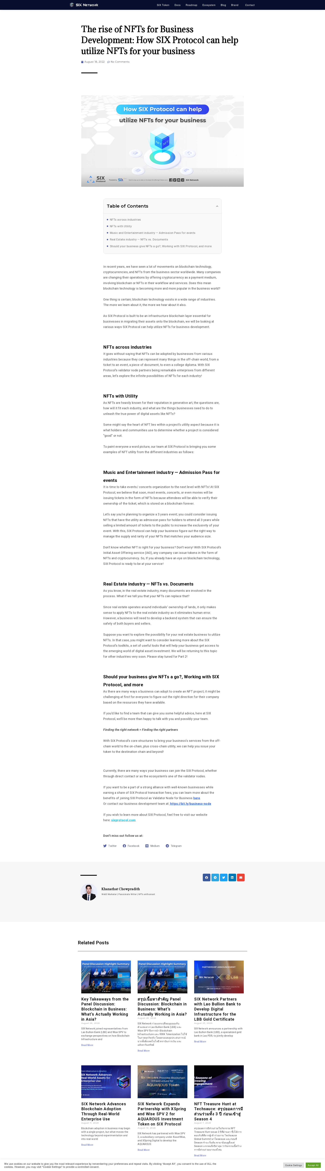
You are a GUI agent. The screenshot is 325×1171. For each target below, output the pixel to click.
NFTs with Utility (121, 226)
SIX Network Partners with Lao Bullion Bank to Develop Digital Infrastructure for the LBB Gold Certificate (217, 1009)
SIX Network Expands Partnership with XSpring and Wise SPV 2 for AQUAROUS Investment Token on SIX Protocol (162, 1114)
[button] (217, 206)
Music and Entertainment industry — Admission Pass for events (153, 233)
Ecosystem (209, 5)
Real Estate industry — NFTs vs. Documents (139, 239)
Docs (178, 5)
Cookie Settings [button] (293, 1165)
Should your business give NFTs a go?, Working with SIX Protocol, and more (161, 246)
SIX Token (163, 5)
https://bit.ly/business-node (190, 803)
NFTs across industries (125, 219)
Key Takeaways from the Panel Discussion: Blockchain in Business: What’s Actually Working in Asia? (105, 1009)
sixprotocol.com (123, 820)
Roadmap (191, 5)
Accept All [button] (313, 1165)
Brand (235, 5)
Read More (87, 1045)
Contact (250, 5)
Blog (223, 5)
